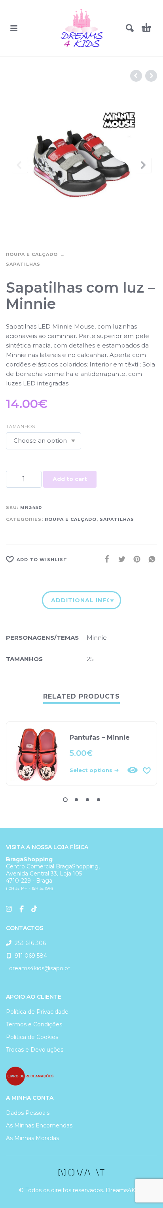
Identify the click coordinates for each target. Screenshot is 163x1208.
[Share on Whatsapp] (149, 559)
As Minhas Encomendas (39, 1125)
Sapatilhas (23, 264)
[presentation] (20, 165)
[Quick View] (132, 770)
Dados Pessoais (27, 1112)
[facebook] (81, 1172)
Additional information (80, 600)
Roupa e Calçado (32, 254)
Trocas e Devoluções (34, 1049)
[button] (14, 28)
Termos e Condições (34, 1024)
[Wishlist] (147, 770)
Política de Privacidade (37, 1011)
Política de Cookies (32, 1037)
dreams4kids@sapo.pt (38, 968)
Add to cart (70, 479)
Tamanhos (20, 426)
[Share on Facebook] (104, 559)
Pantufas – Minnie (100, 737)
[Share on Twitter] (119, 559)
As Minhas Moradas (32, 1138)
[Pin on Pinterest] (134, 559)
